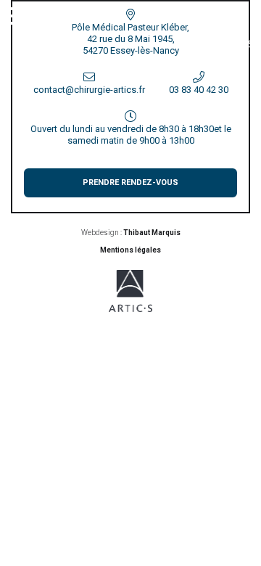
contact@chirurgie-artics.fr (89, 89)
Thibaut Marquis (152, 233)
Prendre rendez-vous (130, 182)
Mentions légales (130, 250)
